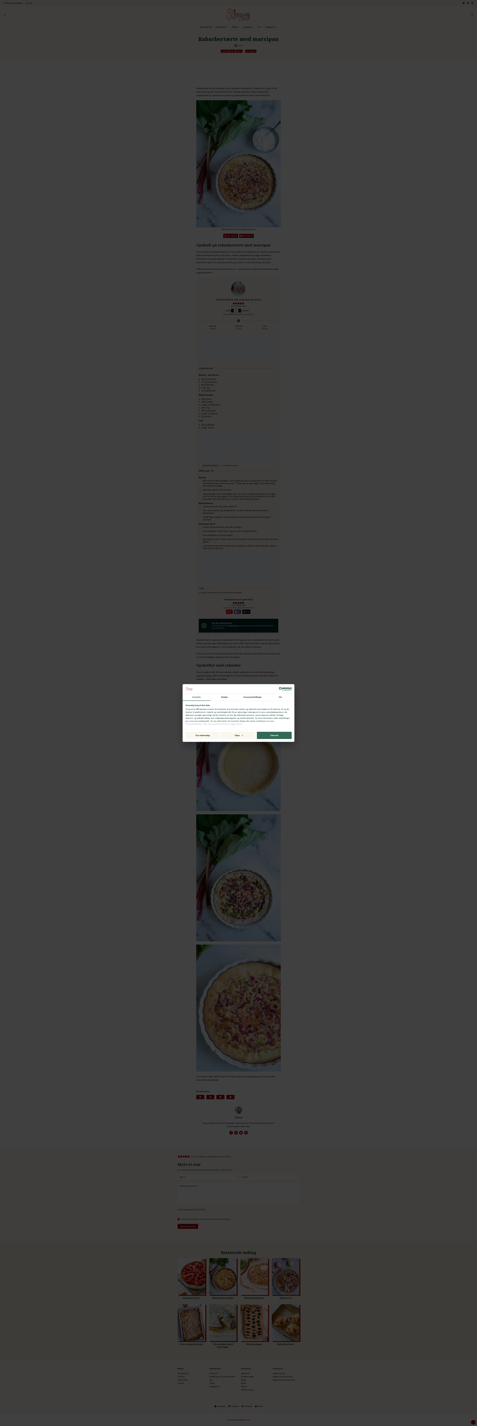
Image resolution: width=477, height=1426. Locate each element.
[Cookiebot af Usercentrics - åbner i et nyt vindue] (281, 689)
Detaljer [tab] (224, 697)
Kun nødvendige (203, 735)
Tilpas (237, 735)
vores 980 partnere (199, 709)
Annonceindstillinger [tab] (252, 697)
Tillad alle (274, 735)
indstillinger (284, 718)
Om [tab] (280, 697)
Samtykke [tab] (196, 697)
